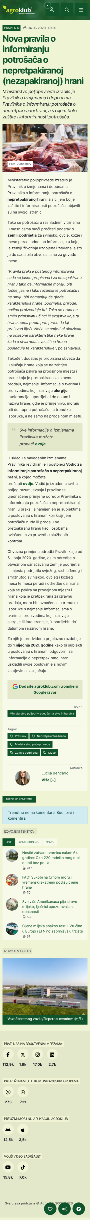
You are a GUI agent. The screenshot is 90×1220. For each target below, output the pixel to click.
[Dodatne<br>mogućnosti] (78, 1208)
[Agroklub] (18, 9)
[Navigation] (81, 9)
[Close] (67, 9)
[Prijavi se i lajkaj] (50, 1208)
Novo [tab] (50, 842)
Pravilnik (20, 736)
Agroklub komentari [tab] (19, 799)
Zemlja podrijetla (26, 752)
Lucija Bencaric (55, 773)
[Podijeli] (64, 1208)
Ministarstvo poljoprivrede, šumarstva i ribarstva (42, 713)
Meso (52, 752)
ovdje (40, 443)
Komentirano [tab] (28, 842)
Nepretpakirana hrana (51, 736)
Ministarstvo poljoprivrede (32, 744)
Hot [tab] (9, 842)
